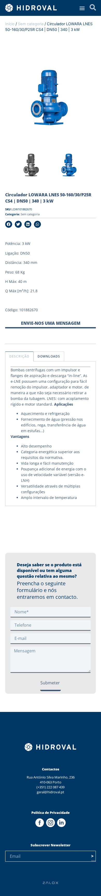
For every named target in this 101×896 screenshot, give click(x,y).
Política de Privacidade (50, 812)
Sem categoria (31, 24)
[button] (82, 8)
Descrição (19, 356)
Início (10, 24)
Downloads (49, 356)
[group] (32, 167)
